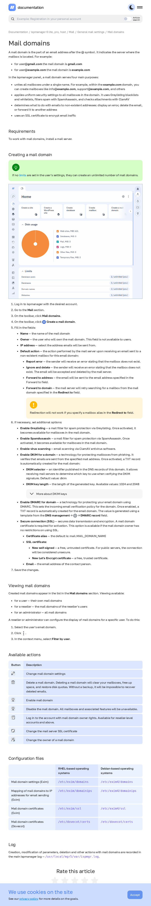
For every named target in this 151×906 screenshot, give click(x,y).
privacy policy (28, 898)
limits (23, 175)
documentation (31, 7)
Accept (135, 895)
